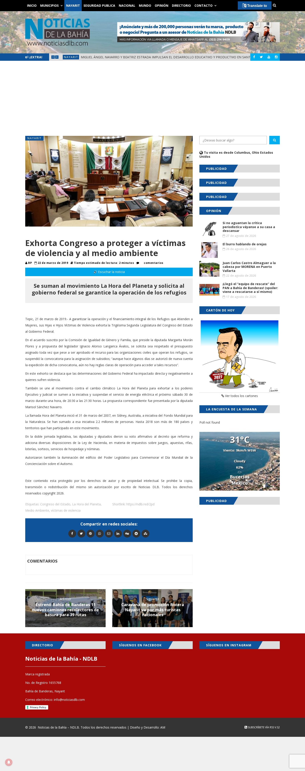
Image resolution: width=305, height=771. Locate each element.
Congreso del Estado (55, 504)
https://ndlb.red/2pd (140, 504)
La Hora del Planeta (86, 504)
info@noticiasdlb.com (69, 699)
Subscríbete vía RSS (260, 727)
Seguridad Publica (99, 5)
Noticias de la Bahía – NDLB (58, 727)
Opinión (161, 5)
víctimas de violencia (66, 510)
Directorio (181, 5)
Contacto (203, 5)
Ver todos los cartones (241, 396)
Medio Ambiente (37, 510)
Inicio (32, 5)
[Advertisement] (152, 98)
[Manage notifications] (8, 762)
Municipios (49, 5)
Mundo (145, 5)
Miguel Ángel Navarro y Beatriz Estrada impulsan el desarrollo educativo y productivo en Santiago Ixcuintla (178, 57)
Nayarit (73, 5)
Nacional (127, 5)
